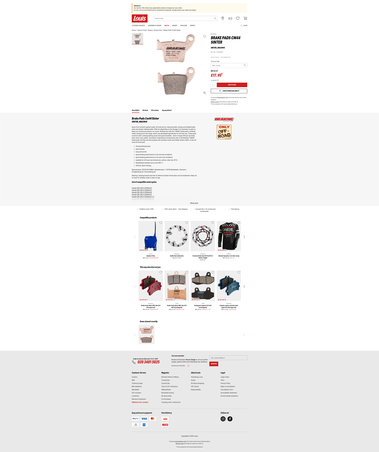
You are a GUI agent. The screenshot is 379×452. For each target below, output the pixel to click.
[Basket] (245, 18)
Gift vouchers (136, 393)
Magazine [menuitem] (183, 25)
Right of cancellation (228, 386)
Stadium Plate (150, 256)
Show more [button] (194, 203)
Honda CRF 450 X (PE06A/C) (142, 190)
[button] (215, 18)
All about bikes (166, 396)
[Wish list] (238, 18)
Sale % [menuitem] (166, 25)
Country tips (165, 383)
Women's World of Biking (170, 377)
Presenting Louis (197, 377)
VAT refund (195, 386)
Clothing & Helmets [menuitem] (138, 25)
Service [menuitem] (192, 25)
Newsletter (135, 390)
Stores (193, 380)
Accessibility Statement (229, 393)
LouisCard (135, 396)
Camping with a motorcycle (170, 402)
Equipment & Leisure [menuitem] (154, 25)
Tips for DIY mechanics (169, 386)
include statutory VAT (222, 97)
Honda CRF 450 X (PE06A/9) (142, 194)
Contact (134, 377)
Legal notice (225, 377)
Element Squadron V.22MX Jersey (228, 256)
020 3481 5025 (148, 362)
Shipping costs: (215, 102)
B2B (133, 380)
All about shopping (197, 383)
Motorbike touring (167, 393)
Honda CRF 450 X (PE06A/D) (142, 188)
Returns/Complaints (139, 399)
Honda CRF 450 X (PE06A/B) (142, 192)
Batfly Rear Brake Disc (177, 256)
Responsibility (196, 390)
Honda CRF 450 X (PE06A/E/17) (143, 197)
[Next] (244, 237)
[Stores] (223, 18)
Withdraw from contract (140, 402)
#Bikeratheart (166, 390)
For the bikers (166, 399)
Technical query (137, 383)
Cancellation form (227, 390)
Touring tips (165, 380)
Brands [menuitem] (174, 25)
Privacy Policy (225, 383)
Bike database (137, 386)
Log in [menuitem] (245, 25)
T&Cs (222, 380)
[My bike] (230, 18)
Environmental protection (229, 396)
